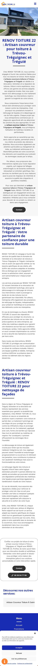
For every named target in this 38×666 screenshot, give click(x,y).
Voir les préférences (19, 659)
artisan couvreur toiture (16, 125)
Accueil (19, 625)
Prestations (19, 629)
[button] (35, 633)
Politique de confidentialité (24, 663)
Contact (19, 210)
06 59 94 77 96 (20, 575)
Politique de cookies (10, 663)
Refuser (19, 653)
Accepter (19, 648)
